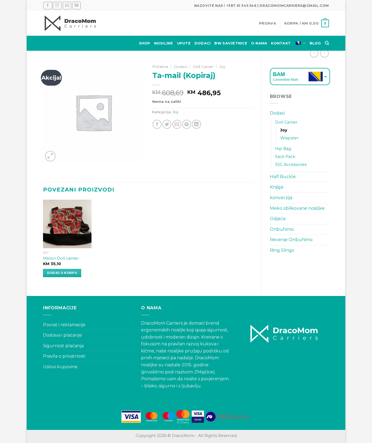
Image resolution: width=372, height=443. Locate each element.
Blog (315, 43)
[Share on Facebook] (157, 124)
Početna (160, 66)
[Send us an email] (67, 6)
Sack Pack (285, 156)
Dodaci (202, 43)
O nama (259, 43)
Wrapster (289, 138)
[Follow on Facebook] (47, 6)
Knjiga (276, 187)
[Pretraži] (327, 43)
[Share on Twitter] (166, 124)
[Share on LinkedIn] (196, 124)
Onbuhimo (282, 229)
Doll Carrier (286, 122)
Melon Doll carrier (61, 258)
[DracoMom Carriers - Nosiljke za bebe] (70, 23)
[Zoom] (50, 156)
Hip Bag (283, 148)
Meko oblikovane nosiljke (297, 208)
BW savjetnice (230, 43)
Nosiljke (163, 43)
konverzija (281, 197)
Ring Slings (282, 250)
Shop (144, 43)
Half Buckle (283, 176)
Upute (184, 43)
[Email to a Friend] (176, 124)
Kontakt (281, 43)
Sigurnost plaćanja (63, 345)
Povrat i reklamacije (64, 324)
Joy (283, 130)
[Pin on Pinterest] (186, 124)
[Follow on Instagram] (57, 6)
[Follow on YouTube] (76, 6)
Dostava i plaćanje (62, 335)
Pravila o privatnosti (64, 356)
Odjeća (277, 218)
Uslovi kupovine (60, 366)
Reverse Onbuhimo (291, 239)
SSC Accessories (291, 164)
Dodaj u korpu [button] (62, 273)
